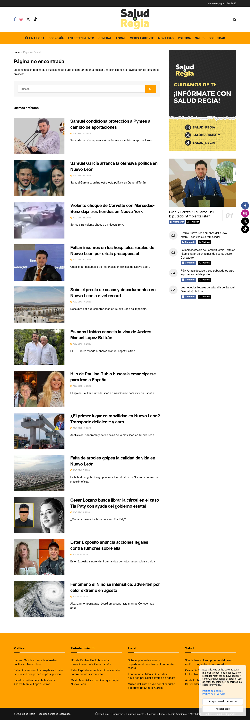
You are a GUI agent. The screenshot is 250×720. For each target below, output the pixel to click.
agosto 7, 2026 (81, 470)
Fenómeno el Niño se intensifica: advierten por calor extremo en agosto (115, 587)
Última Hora (34, 38)
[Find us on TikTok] (35, 19)
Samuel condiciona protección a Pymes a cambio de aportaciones (110, 124)
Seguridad (217, 38)
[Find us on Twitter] (28, 19)
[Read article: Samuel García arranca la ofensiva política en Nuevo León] (39, 178)
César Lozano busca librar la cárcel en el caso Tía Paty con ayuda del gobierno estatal (114, 503)
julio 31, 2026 (80, 554)
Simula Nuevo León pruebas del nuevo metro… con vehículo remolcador (204, 235)
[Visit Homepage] (135, 19)
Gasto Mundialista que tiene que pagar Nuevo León (95, 682)
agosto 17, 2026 (81, 301)
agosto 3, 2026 (81, 512)
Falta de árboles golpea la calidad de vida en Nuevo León (112, 461)
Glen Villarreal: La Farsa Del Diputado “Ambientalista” (191, 214)
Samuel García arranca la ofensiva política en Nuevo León (113, 166)
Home (17, 52)
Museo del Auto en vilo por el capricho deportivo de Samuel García (151, 686)
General (105, 38)
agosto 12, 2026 (81, 385)
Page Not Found (32, 52)
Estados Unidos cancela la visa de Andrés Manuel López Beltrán (110, 334)
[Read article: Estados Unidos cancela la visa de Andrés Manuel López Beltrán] (39, 347)
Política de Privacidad (213, 694)
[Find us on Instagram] (21, 19)
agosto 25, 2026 (81, 133)
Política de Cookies (212, 691)
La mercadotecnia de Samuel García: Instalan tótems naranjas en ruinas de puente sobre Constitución (208, 253)
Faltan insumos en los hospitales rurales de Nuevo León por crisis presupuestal (112, 250)
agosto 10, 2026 (81, 427)
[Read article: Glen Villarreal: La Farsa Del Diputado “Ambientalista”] (202, 183)
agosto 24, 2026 (81, 175)
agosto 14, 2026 (81, 343)
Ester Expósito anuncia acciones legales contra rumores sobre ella (109, 545)
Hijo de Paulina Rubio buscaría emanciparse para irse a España (113, 377)
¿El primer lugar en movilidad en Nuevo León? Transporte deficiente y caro (115, 418)
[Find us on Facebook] (15, 19)
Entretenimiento (81, 38)
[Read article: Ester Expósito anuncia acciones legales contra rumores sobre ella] (39, 557)
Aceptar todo (223, 708)
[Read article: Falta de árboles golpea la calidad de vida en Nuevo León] (39, 473)
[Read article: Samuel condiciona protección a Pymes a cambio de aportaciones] (39, 136)
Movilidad (166, 38)
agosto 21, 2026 (81, 217)
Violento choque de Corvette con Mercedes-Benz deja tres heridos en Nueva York (112, 208)
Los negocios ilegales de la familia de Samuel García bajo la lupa (207, 289)
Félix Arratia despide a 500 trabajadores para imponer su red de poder (207, 272)
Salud (199, 38)
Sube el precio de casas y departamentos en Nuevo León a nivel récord (113, 292)
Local (121, 38)
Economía (56, 38)
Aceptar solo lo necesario (223, 701)
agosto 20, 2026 (81, 259)
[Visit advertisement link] (202, 100)
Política (184, 38)
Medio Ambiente (142, 38)
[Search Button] (234, 19)
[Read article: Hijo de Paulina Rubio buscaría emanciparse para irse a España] (39, 389)
